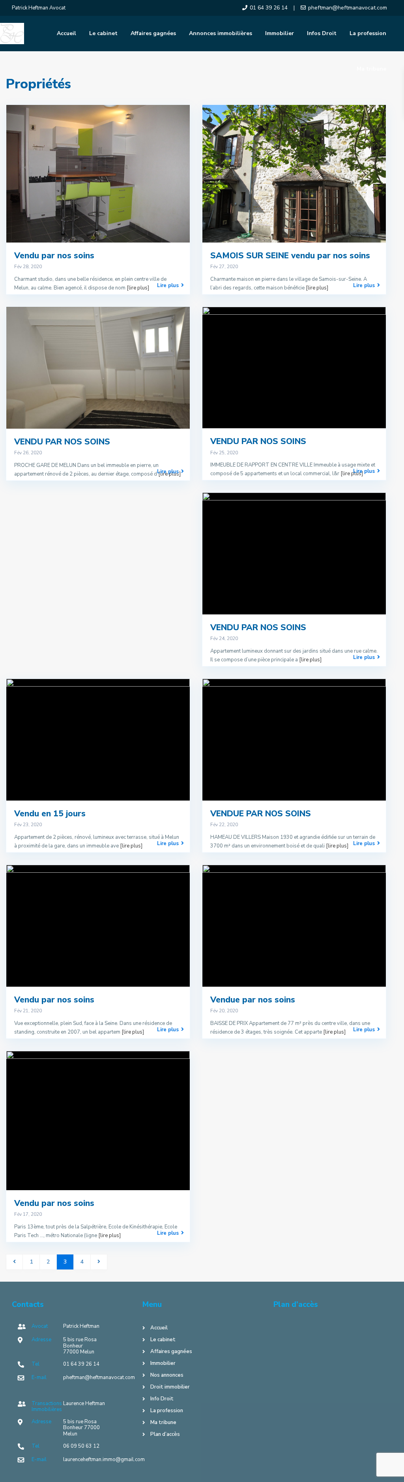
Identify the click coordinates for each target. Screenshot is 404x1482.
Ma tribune (371, 69)
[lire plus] (138, 287)
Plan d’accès (165, 1434)
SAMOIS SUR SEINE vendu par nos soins (290, 255)
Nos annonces (166, 1375)
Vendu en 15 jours (50, 813)
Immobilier (279, 33)
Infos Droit (322, 33)
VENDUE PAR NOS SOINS (260, 813)
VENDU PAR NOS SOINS (62, 441)
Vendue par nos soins (252, 999)
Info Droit (162, 1398)
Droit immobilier (170, 1387)
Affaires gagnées (153, 33)
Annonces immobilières (220, 33)
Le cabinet (103, 33)
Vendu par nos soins (54, 255)
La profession (368, 33)
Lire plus (168, 285)
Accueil (66, 33)
